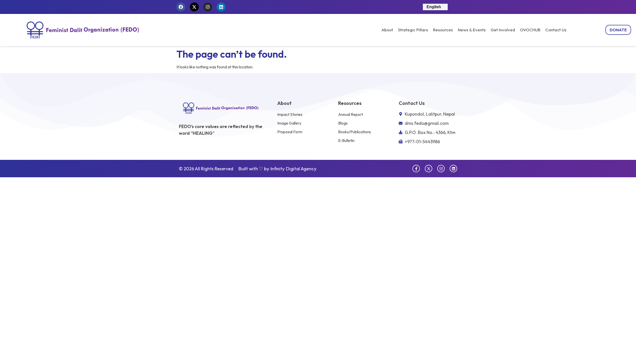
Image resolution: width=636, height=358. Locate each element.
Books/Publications (354, 131)
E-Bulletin (346, 140)
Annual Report (350, 114)
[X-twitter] (194, 6)
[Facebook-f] (416, 168)
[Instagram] (207, 6)
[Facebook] (180, 6)
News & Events (472, 29)
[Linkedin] (221, 6)
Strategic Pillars (413, 29)
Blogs (343, 123)
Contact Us (555, 29)
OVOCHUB (530, 29)
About (387, 29)
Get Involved (503, 29)
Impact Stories (289, 114)
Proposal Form (289, 131)
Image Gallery (289, 123)
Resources (443, 29)
